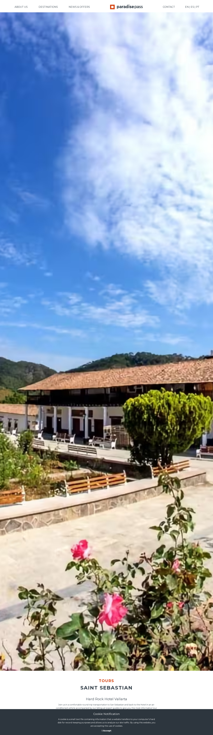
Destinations (48, 6)
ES (192, 6)
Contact (169, 6)
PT (197, 6)
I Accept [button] (106, 730)
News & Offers (79, 6)
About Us (21, 6)
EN (187, 6)
